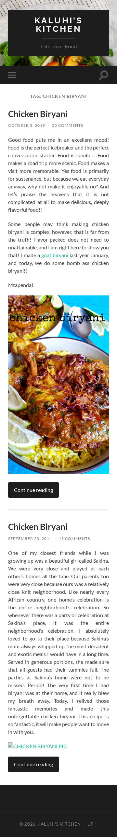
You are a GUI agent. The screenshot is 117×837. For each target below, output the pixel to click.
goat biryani (54, 255)
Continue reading (33, 490)
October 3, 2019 (26, 125)
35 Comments (67, 125)
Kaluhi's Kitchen (58, 24)
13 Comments (74, 538)
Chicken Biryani (38, 114)
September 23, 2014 (30, 538)
